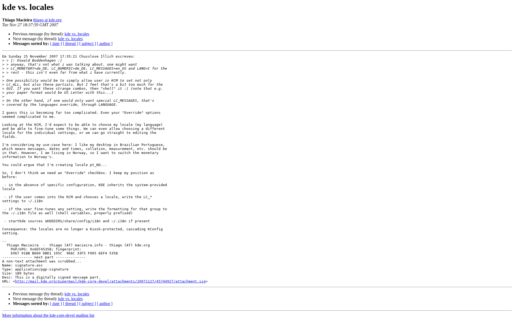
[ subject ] (87, 43)
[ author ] (104, 43)
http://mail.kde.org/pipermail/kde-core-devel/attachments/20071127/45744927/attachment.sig (110, 281)
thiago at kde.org (47, 20)
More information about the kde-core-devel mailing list (48, 315)
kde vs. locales (77, 34)
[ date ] (56, 43)
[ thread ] (70, 43)
